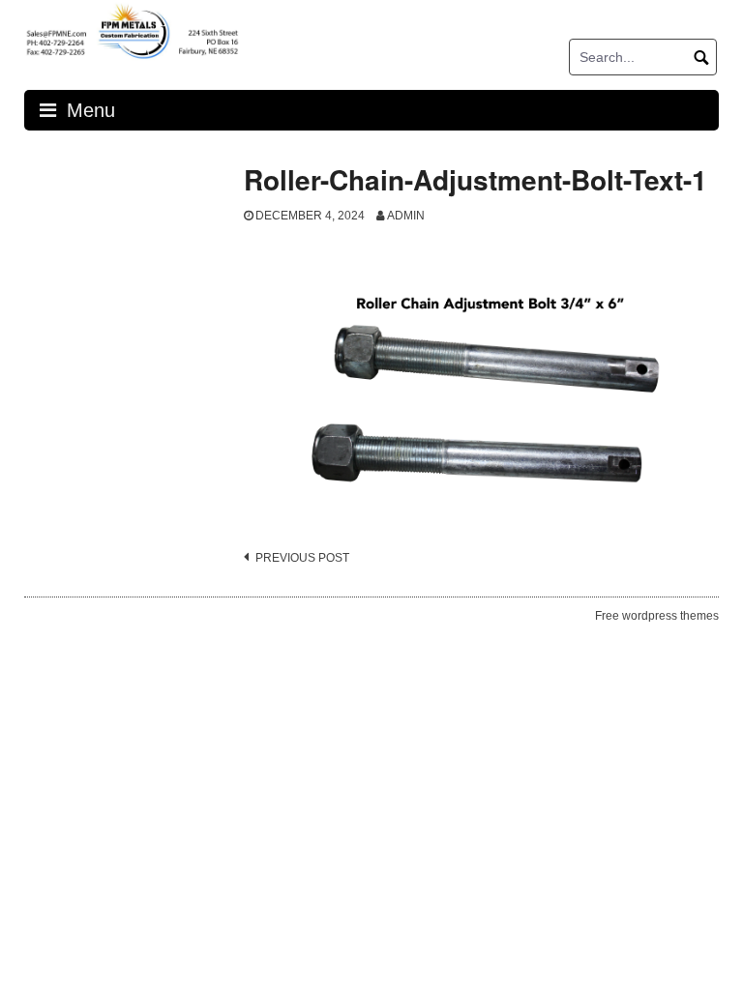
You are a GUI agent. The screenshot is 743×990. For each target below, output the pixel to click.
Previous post (302, 558)
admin (406, 215)
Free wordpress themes (657, 616)
